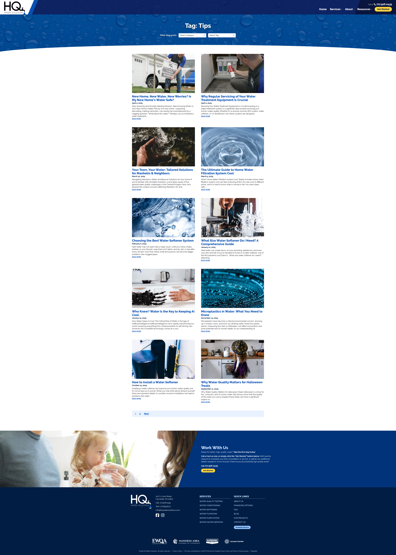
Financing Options (243, 505)
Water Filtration (208, 514)
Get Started (383, 9)
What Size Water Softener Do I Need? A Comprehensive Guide (229, 242)
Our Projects (241, 518)
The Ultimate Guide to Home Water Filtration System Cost (227, 171)
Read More (136, 119)
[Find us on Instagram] (162, 515)
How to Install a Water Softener (155, 382)
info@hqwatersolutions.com (168, 510)
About (349, 9)
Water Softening (208, 510)
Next (146, 413)
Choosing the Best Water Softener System (163, 240)
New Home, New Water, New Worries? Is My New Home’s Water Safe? (161, 98)
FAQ (235, 510)
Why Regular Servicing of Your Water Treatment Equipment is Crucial (228, 98)
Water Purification (209, 518)
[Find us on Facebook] (157, 515)
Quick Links (241, 496)
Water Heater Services (211, 522)
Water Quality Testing (211, 501)
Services (335, 9)
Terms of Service (238, 551)
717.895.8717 (165, 506)
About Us (238, 501)
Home (323, 9)
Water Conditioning (210, 505)
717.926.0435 (165, 503)
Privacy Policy (177, 551)
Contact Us (240, 522)
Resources (363, 9)
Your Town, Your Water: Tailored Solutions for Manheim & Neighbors (162, 171)
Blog (236, 514)
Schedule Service (242, 527)
